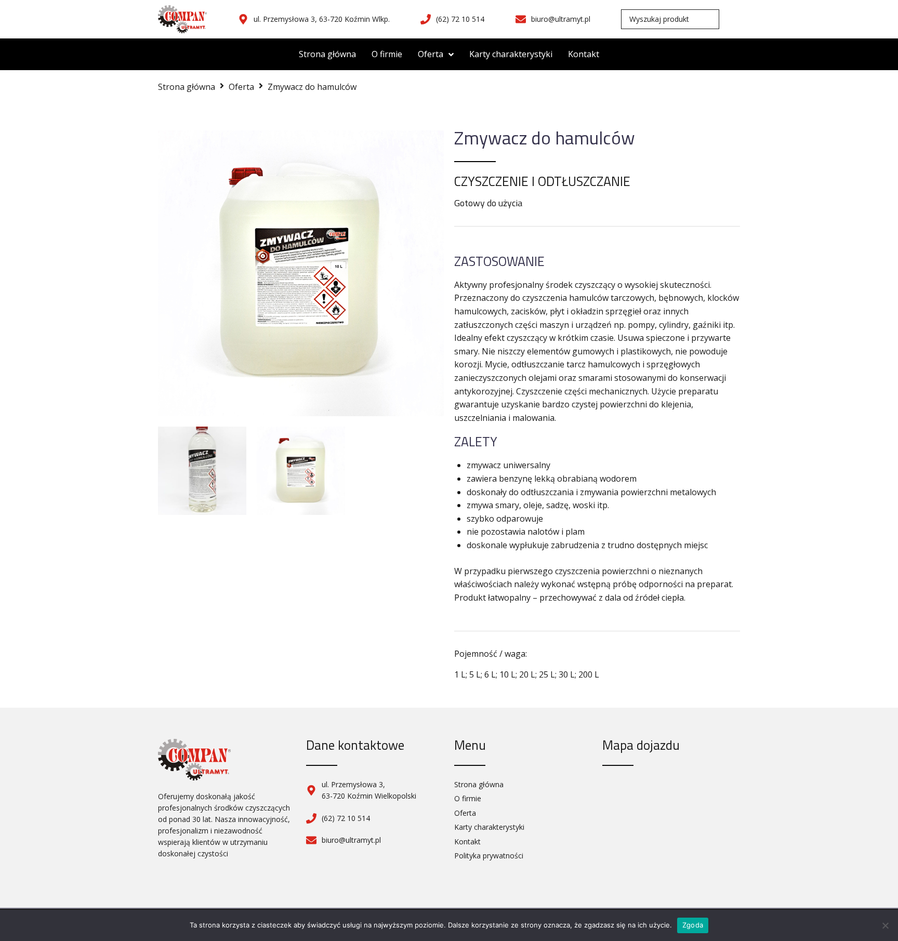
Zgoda (692, 925)
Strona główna (186, 86)
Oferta (241, 86)
